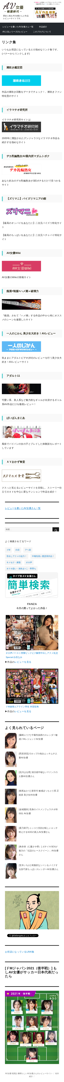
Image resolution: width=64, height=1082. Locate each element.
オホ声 (29, 562)
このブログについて (42, 32)
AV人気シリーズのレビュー (14, 32)
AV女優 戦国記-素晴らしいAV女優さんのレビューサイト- (29, 1073)
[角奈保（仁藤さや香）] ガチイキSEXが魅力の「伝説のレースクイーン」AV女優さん (38, 850)
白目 (18, 550)
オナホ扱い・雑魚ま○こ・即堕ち (21, 568)
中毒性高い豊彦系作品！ (43, 556)
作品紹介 (43, 27)
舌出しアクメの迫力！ (17, 556)
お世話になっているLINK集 (19, 952)
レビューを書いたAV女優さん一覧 (17, 27)
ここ (45, 4)
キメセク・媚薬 (14, 562)
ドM (8, 550)
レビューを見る (22, 662)
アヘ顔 (28, 550)
